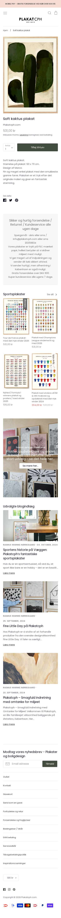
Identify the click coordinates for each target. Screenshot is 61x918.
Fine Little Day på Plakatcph (23, 626)
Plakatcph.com (11, 124)
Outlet (6, 776)
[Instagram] (8, 889)
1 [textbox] (5, 149)
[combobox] (9, 147)
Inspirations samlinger (14, 863)
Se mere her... (30, 465)
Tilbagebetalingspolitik (14, 854)
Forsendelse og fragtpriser (16, 820)
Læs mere (9, 573)
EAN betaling (9, 837)
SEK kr (10, 877)
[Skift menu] (5, 13)
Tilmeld (50, 763)
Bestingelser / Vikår (13, 828)
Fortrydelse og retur (13, 811)
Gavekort (8, 794)
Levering (24, 134)
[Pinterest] (12, 889)
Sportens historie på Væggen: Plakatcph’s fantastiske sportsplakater (25, 554)
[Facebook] (3, 889)
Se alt (50, 294)
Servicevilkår (9, 845)
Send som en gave (12, 802)
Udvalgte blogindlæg (18, 506)
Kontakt (7, 785)
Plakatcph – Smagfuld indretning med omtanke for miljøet (27, 700)
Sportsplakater (14, 294)
